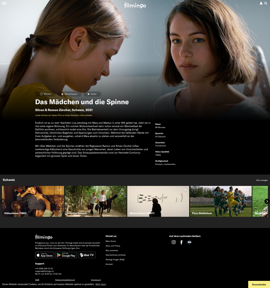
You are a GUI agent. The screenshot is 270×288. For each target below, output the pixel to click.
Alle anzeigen (262, 180)
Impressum (96, 280)
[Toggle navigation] (4, 3)
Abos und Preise (113, 246)
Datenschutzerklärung (65, 280)
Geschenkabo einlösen (116, 255)
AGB (37, 280)
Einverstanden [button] (259, 284)
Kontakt (109, 264)
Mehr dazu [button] (100, 284)
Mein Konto (111, 241)
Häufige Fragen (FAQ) (115, 259)
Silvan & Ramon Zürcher (52, 110)
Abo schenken (112, 250)
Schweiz (78, 110)
